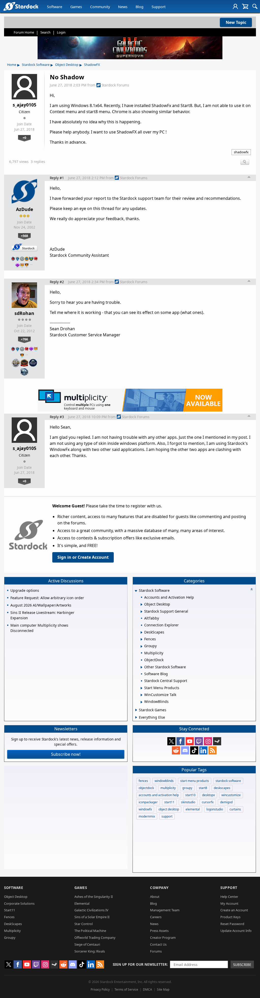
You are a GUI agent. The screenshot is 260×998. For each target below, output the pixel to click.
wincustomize (231, 795)
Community (100, 6)
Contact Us (158, 944)
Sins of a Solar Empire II (91, 917)
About (154, 896)
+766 (24, 339)
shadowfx (241, 152)
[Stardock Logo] (21, 6)
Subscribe (242, 964)
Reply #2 (57, 281)
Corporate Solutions (19, 903)
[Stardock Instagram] (208, 741)
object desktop (168, 809)
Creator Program (163, 937)
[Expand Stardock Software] (136, 591)
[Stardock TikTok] (194, 750)
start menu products (194, 781)
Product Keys (230, 917)
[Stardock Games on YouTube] (189, 741)
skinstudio (188, 802)
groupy (187, 788)
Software (54, 6)
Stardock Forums (115, 85)
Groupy (9, 937)
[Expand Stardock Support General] (141, 611)
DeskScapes (13, 923)
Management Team (165, 910)
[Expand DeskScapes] (141, 632)
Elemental (81, 903)
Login (61, 32)
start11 (169, 802)
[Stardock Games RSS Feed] (212, 750)
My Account (229, 903)
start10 (190, 795)
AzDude (24, 209)
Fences (9, 917)
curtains (235, 809)
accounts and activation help (159, 795)
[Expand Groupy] (141, 646)
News (122, 6)
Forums (156, 951)
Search (45, 32)
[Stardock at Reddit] (176, 750)
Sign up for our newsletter (140, 964)
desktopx (208, 795)
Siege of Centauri (87, 944)
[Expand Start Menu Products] (141, 688)
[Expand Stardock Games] (136, 710)
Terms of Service (126, 989)
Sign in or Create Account (83, 557)
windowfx (145, 809)
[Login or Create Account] (235, 6)
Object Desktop (66, 64)
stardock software (228, 781)
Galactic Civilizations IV (91, 910)
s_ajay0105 (24, 105)
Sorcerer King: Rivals (89, 951)
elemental (193, 809)
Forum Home (24, 32)
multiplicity (168, 788)
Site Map (163, 989)
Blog (139, 6)
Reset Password (232, 923)
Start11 (9, 910)
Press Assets (159, 930)
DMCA (147, 989)
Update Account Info (236, 930)
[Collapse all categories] (252, 589)
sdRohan (24, 313)
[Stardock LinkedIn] (203, 750)
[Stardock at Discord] (185, 750)
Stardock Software (36, 64)
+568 (24, 235)
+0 (24, 137)
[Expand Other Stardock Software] (141, 667)
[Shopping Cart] (245, 6)
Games (76, 6)
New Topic (236, 22)
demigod (226, 802)
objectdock (146, 788)
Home (11, 64)
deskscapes (222, 788)
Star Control (83, 923)
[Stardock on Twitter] (171, 741)
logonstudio (214, 809)
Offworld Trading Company (95, 937)
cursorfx (208, 802)
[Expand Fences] (141, 639)
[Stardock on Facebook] (180, 741)
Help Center (229, 896)
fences (143, 781)
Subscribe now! (65, 754)
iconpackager (148, 802)
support (166, 816)
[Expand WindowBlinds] (141, 702)
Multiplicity (12, 930)
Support (159, 6)
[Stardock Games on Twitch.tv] (198, 741)
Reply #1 (57, 177)
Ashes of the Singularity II (93, 896)
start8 (203, 788)
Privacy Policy (100, 989)
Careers (155, 917)
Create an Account (234, 910)
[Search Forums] (254, 6)
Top (249, 177)
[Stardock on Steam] (217, 741)
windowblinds (164, 781)
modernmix (147, 816)
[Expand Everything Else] (136, 717)
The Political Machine (90, 930)
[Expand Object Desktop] (141, 604)
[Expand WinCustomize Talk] (141, 695)
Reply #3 (57, 416)
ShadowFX (92, 64)
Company (159, 887)
